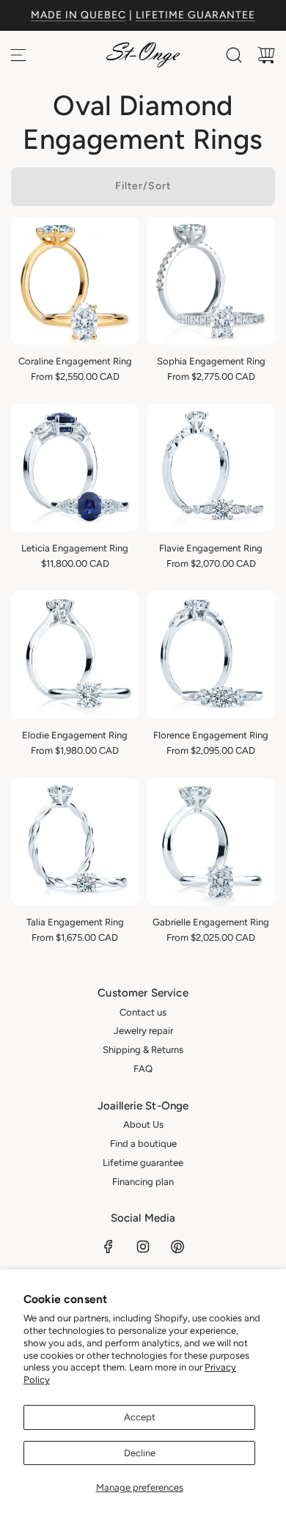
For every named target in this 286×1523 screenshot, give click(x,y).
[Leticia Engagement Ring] (75, 468)
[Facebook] (108, 1246)
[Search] (234, 55)
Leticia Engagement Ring (74, 548)
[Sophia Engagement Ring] (211, 281)
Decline (139, 1452)
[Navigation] (18, 55)
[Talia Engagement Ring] (75, 842)
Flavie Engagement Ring (211, 548)
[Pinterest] (177, 1246)
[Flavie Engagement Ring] (211, 468)
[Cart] (266, 55)
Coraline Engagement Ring (75, 361)
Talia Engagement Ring (75, 922)
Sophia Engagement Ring (211, 361)
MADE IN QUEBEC (78, 15)
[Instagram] (143, 1246)
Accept (139, 1417)
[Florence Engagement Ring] (211, 655)
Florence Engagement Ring (210, 735)
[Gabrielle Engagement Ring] (211, 842)
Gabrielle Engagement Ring (211, 922)
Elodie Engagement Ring (75, 735)
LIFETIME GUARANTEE (195, 15)
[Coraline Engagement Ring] (75, 281)
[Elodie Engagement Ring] (75, 655)
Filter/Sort (143, 186)
